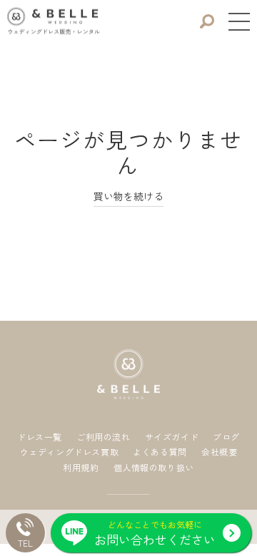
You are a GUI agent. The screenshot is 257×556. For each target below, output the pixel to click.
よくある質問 (160, 452)
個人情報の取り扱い (154, 467)
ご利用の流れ (103, 437)
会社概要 (219, 452)
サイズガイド (172, 437)
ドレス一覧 (39, 437)
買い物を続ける (128, 196)
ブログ (226, 437)
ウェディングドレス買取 (69, 452)
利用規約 (81, 467)
